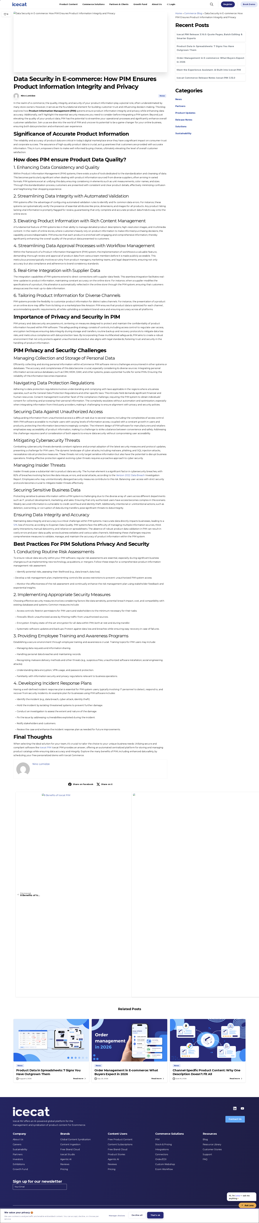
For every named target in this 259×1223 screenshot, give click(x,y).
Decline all (137, 1215)
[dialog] (129, 1215)
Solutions (180, 126)
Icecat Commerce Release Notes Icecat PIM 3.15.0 (206, 78)
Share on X (107, 784)
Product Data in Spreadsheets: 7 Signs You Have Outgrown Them (48, 1072)
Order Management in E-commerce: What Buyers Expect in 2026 (126, 1072)
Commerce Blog (193, 13)
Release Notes (183, 120)
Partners (180, 106)
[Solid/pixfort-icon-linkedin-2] (235, 1108)
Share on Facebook (83, 784)
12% (15, 525)
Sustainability (183, 133)
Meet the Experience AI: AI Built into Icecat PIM (209, 70)
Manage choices (117, 1216)
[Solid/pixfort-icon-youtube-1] (242, 1108)
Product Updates (185, 113)
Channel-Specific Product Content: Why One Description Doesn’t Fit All (206, 1072)
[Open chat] (247, 1205)
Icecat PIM (46, 747)
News (178, 99)
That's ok (155, 1215)
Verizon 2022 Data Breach (130, 475)
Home (178, 13)
